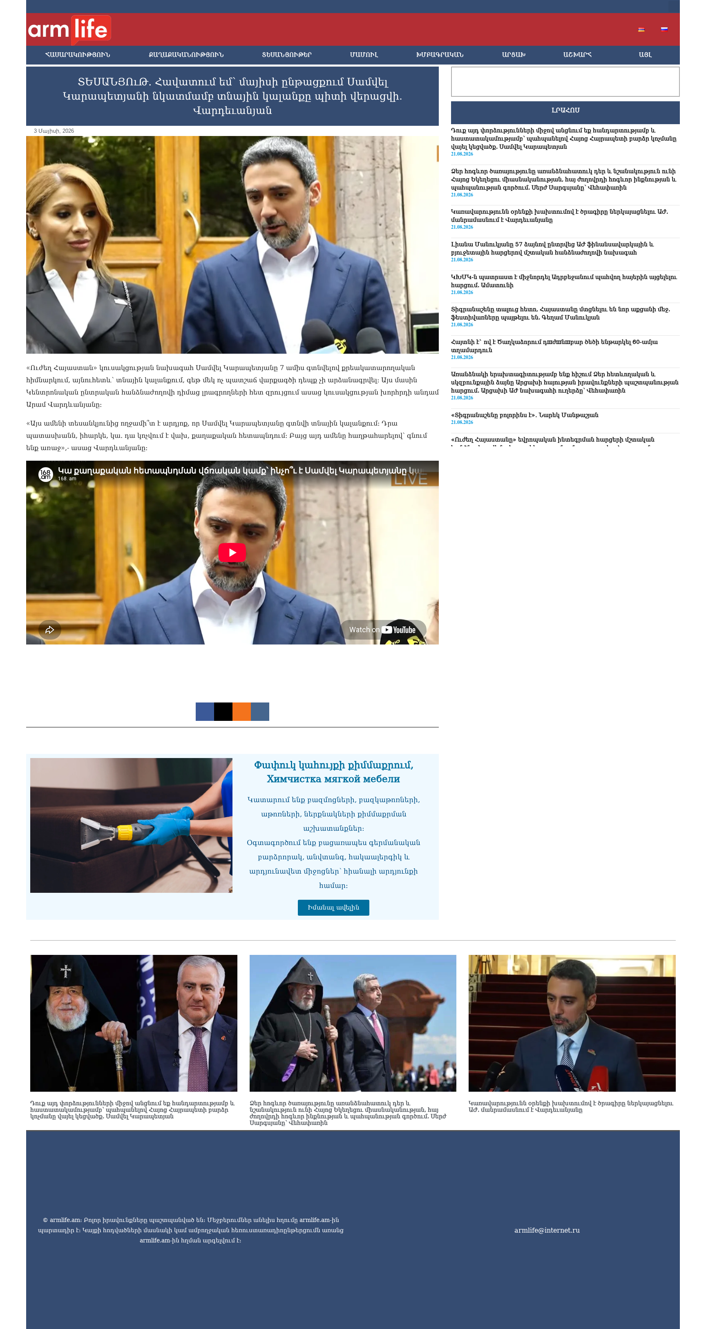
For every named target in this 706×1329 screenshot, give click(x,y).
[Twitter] (594, 6)
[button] (674, 6)
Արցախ (513, 54)
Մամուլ (364, 54)
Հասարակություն (77, 54)
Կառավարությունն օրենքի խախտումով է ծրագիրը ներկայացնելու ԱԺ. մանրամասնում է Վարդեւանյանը (571, 1106)
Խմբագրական (440, 54)
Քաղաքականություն (186, 54)
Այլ (645, 54)
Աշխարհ (577, 54)
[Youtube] (607, 6)
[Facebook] (581, 6)
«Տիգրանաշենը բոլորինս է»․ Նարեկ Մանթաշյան (525, 415)
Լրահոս (566, 110)
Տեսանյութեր (287, 54)
